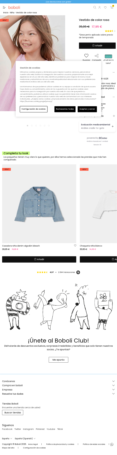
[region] (58, 89)
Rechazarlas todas (65, 109)
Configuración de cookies (34, 109)
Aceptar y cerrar (87, 109)
